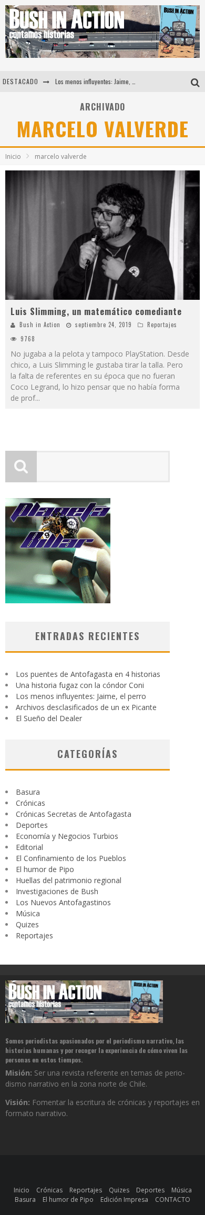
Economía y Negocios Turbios (67, 836)
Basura (28, 792)
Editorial (29, 847)
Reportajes (162, 324)
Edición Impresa (124, 1199)
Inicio (13, 156)
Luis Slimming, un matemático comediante (96, 311)
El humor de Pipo (45, 869)
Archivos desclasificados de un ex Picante (86, 707)
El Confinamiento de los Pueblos (71, 858)
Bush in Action (39, 324)
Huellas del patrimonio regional (68, 880)
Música (28, 913)
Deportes (32, 825)
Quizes (27, 924)
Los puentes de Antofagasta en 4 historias (88, 674)
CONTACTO (172, 1199)
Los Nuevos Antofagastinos (63, 902)
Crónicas (30, 803)
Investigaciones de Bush (57, 891)
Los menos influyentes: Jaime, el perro (103, 81)
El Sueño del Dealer (49, 718)
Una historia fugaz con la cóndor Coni (80, 685)
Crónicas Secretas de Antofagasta (73, 814)
